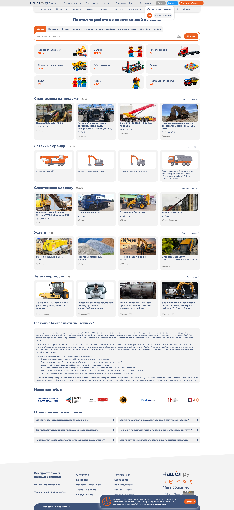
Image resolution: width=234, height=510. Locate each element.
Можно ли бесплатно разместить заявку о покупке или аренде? (159, 420)
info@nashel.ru (52, 484)
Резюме (157, 28)
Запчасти (77, 9)
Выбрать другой (163, 15)
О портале (90, 3)
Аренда (45, 9)
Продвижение (84, 494)
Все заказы (192, 147)
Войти (161, 3)
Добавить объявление (191, 3)
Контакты (82, 479)
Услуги (104, 9)
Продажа (60, 9)
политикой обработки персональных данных (146, 504)
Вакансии (144, 28)
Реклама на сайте (124, 3)
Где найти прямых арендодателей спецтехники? (74, 420)
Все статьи (192, 277)
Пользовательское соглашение (58, 506)
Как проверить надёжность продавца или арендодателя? (74, 430)
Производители (123, 484)
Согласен (190, 501)
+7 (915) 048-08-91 (57, 492)
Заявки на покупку (83, 28)
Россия (52, 3)
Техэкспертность (72, 3)
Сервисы (144, 3)
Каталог (107, 3)
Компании (134, 9)
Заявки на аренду (105, 28)
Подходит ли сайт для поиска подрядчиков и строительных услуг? (159, 430)
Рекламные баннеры (88, 484)
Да (149, 15)
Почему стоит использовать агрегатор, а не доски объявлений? (74, 440)
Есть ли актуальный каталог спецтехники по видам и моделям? (159, 440)
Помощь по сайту (124, 494)
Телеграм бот (122, 474)
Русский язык (183, 9)
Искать (191, 36)
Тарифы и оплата (86, 489)
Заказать (172, 3)
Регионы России (123, 489)
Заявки (89, 9)
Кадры (118, 9)
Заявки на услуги (127, 28)
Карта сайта (121, 479)
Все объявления (189, 99)
